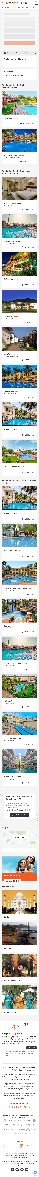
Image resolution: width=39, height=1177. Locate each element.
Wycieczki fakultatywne (15, 1089)
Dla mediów (27, 1067)
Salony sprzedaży (15, 1067)
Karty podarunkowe (10, 1084)
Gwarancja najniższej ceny (20, 1079)
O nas (5, 1067)
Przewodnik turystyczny (26, 1074)
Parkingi (21, 1084)
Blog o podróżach (10, 1074)
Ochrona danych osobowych (25, 1093)
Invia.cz (8, 1163)
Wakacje (7, 7)
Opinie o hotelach (21, 1077)
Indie (19, 7)
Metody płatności (8, 1077)
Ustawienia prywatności (12, 1096)
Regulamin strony (9, 1093)
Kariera (21, 1070)
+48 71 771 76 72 (19, 1106)
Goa (23, 7)
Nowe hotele (33, 1077)
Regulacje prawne (19, 1098)
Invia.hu (18, 1163)
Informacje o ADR (28, 1096)
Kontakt (14, 1070)
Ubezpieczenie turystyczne (24, 1086)
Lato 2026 (13, 7)
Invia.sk (13, 1163)
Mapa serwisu (29, 1070)
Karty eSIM (28, 1089)
